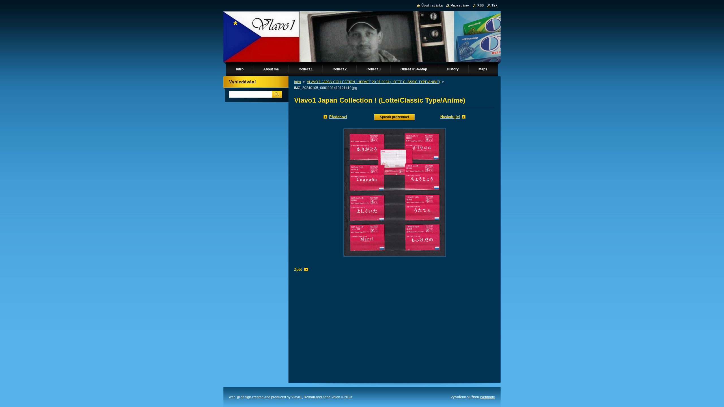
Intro (297, 82)
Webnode (487, 397)
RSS (480, 5)
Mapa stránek (460, 5)
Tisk (494, 5)
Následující (450, 117)
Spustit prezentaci (394, 117)
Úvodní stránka (432, 5)
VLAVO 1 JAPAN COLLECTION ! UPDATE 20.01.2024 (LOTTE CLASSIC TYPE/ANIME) (373, 82)
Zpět (298, 269)
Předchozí (338, 117)
